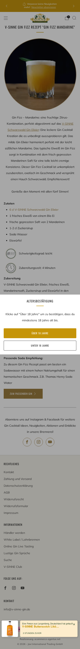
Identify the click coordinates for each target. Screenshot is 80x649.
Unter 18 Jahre (40, 345)
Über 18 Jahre (40, 333)
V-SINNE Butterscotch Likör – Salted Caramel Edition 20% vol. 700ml (40, 625)
